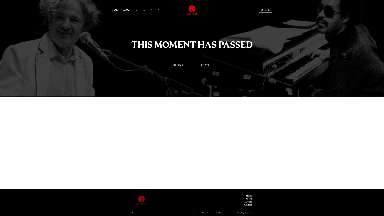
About (126, 9)
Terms (192, 213)
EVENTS (205, 65)
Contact (265, 10)
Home (115, 9)
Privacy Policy (205, 213)
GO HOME (178, 65)
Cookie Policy (219, 213)
